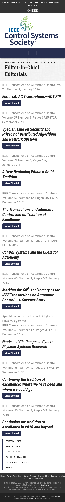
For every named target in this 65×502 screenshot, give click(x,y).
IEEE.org (5, 3)
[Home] (31, 31)
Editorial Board (13, 441)
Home (2, 476)
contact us (32, 498)
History (9, 467)
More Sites (32, 5)
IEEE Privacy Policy (36, 478)
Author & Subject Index (17, 462)
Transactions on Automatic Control (30, 62)
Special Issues (13, 446)
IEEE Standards (40, 3)
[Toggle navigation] (32, 53)
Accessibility (44, 476)
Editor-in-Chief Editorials (18, 452)
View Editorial (12, 103)
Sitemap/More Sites (14, 476)
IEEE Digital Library (21, 3)
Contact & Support (30, 476)
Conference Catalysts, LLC (50, 496)
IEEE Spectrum (55, 3)
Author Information (16, 457)
